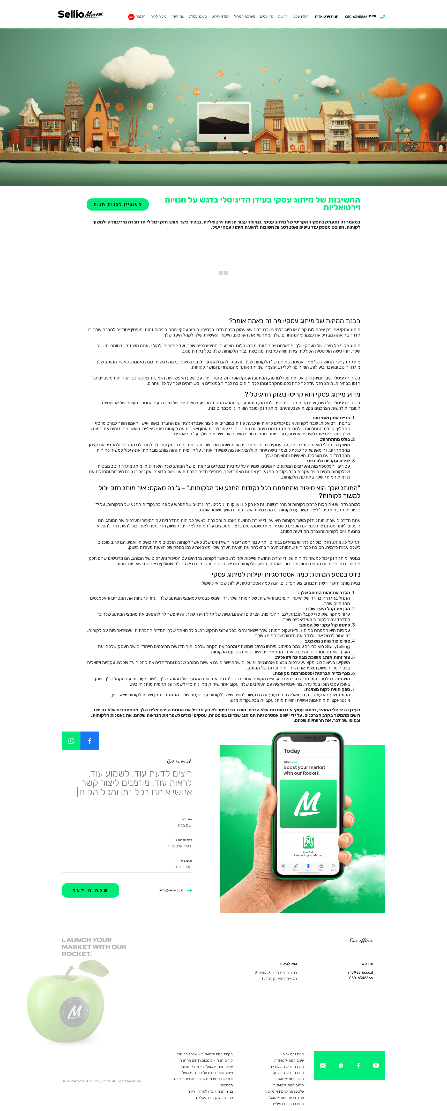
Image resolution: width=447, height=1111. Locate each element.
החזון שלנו (301, 16)
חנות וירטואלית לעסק (288, 1073)
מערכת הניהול (244, 16)
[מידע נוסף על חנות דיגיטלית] (376, 1065)
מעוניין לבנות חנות (117, 204)
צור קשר (178, 16)
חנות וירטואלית (326, 16)
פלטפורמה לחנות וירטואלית (284, 1091)
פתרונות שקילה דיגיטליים (214, 1097)
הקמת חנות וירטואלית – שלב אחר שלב (204, 1054)
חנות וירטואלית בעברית (287, 1066)
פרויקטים (266, 16)
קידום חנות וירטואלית (288, 1085)
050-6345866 (361, 978)
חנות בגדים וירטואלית (288, 1104)
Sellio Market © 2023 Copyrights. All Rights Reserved (101, 1081)
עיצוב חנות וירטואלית (289, 1060)
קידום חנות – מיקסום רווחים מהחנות (206, 1060)
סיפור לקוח (159, 16)
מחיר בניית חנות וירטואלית (285, 1097)
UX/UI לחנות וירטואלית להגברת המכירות (203, 1079)
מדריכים (227, 1085)
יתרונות (283, 16)
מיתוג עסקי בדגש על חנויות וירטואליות (205, 1073)
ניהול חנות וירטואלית (289, 1079)
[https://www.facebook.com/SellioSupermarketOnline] (89, 741)
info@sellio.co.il (171, 890)
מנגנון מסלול (198, 16)
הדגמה (141, 16)
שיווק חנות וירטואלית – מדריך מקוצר (206, 1066)
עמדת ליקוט (220, 16)
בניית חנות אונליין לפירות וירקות (210, 1091)
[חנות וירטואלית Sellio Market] (80, 14)
